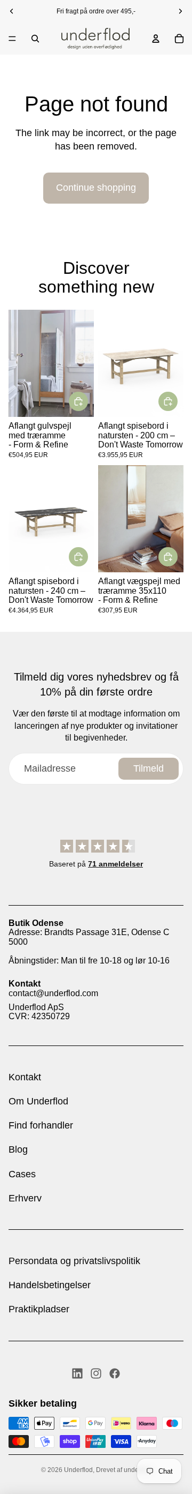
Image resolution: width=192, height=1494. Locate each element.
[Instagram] (96, 1373)
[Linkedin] (77, 1373)
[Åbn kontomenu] (155, 38)
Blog (18, 1149)
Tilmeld (148, 768)
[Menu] (12, 38)
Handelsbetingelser (50, 1285)
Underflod (78, 1470)
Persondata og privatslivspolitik (74, 1261)
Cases (22, 1174)
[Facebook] (114, 1373)
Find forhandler (41, 1125)
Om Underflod (38, 1101)
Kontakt (25, 1077)
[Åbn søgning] (35, 38)
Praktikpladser (39, 1309)
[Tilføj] (78, 400)
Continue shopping (96, 187)
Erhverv (25, 1198)
